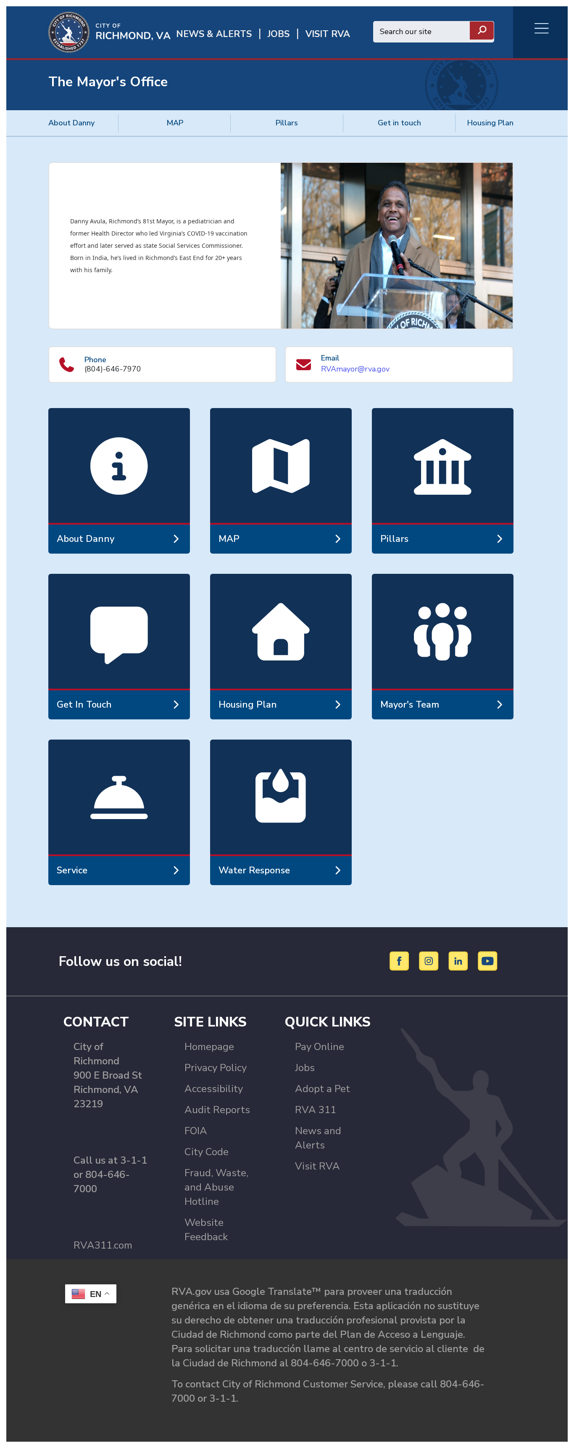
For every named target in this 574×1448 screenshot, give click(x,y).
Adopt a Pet (322, 1088)
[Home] (88, 32)
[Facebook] (400, 961)
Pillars (287, 123)
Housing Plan (490, 123)
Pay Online (319, 1046)
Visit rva (327, 34)
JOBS (279, 34)
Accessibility (213, 1088)
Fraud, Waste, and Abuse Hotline (216, 1187)
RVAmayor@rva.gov (355, 369)
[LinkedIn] (459, 961)
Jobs (305, 1067)
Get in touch (399, 123)
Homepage (209, 1046)
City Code (206, 1152)
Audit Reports (217, 1109)
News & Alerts (214, 34)
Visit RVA (317, 1166)
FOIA (195, 1131)
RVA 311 (315, 1109)
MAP (174, 123)
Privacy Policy (215, 1067)
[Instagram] (430, 961)
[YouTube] (487, 961)
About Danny (71, 123)
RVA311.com (103, 1245)
